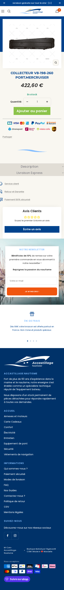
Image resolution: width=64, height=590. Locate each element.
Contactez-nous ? (14, 496)
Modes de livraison (14, 479)
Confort (8, 427)
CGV (6, 506)
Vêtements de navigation (18, 454)
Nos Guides (10, 490)
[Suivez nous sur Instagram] (15, 535)
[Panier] (57, 11)
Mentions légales (13, 512)
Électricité (9, 432)
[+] (50, 3)
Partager (7, 136)
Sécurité (8, 449)
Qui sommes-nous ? (16, 468)
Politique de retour (14, 501)
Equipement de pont (16, 443)
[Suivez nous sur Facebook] (7, 535)
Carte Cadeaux (12, 421)
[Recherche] (9, 11)
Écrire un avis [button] (32, 229)
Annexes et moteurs (15, 416)
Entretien (9, 438)
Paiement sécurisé (14, 474)
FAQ (6, 485)
